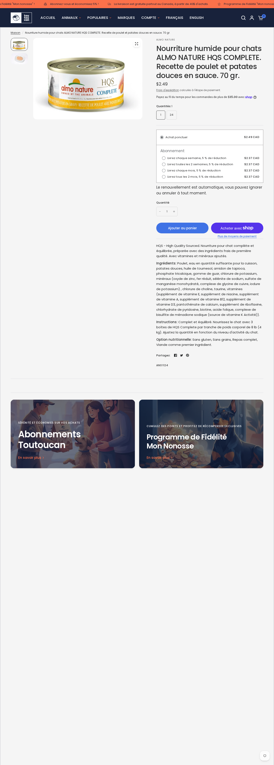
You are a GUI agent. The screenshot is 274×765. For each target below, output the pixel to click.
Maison (15, 32)
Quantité (162, 203)
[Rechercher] (243, 17)
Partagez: (163, 355)
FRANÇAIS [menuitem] (174, 17)
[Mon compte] (252, 17)
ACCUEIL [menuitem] (47, 17)
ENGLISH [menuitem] (197, 17)
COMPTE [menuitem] (148, 17)
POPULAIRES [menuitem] (97, 17)
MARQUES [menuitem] (126, 17)
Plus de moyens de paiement (237, 236)
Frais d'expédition (167, 90)
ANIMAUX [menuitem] (70, 17)
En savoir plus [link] (29, 457)
